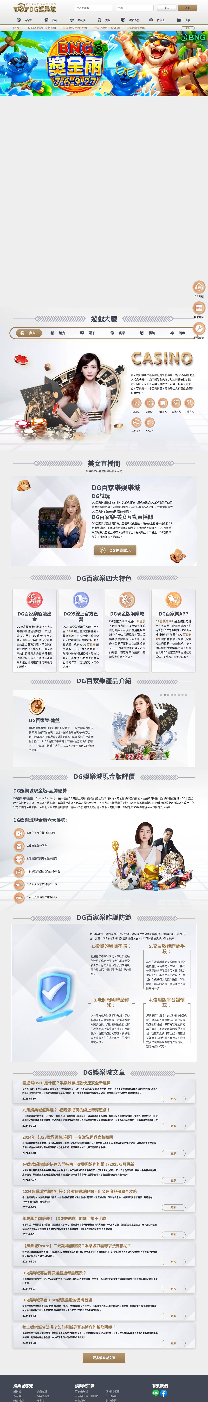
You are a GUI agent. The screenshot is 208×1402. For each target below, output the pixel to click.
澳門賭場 (39, 858)
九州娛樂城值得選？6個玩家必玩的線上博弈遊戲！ (66, 1110)
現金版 (141, 621)
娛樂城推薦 (112, 1391)
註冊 (187, 8)
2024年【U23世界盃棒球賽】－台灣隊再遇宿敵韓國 (67, 1137)
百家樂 (91, 644)
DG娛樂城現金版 (23, 798)
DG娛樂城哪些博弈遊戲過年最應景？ (54, 1273)
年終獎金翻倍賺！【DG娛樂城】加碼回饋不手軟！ (66, 1218)
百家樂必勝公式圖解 (86, 1396)
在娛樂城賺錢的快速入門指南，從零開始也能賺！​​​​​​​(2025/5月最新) (79, 1164)
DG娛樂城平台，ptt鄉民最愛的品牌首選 (57, 1300)
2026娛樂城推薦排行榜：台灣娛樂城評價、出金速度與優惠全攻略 (79, 1191)
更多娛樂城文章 (104, 1358)
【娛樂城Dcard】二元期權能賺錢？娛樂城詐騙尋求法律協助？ (76, 1245)
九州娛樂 (111, 1396)
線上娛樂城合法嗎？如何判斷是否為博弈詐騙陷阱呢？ (69, 1327)
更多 (188, 28)
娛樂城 (17, 1391)
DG (161, 532)
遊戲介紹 (42, 1391)
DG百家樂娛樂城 (101, 502)
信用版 (166, 1020)
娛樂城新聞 (43, 1396)
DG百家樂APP (164, 621)
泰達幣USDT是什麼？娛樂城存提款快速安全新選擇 (66, 1083)
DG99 (69, 631)
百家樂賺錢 (81, 1391)
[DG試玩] (115, 550)
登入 (166, 8)
